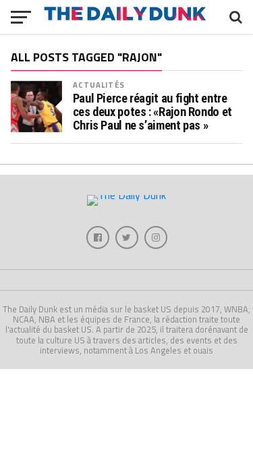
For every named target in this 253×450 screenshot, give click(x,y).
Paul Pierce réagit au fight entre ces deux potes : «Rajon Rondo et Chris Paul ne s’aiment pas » (152, 112)
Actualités (99, 84)
